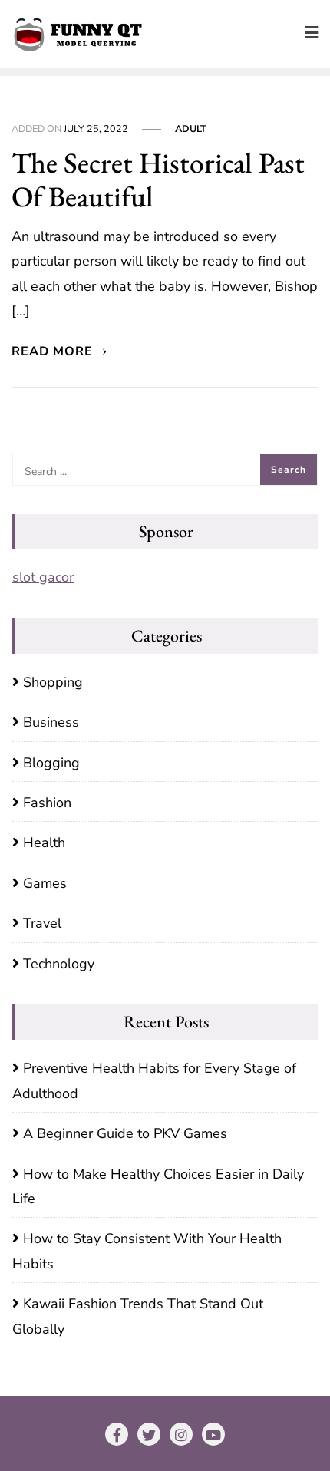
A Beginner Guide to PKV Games (125, 1133)
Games (45, 883)
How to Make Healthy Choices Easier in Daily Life (158, 1186)
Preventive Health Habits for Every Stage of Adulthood (154, 1080)
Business (51, 722)
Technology (58, 964)
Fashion (47, 802)
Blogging (51, 763)
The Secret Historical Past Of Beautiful (158, 179)
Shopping (53, 682)
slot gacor (43, 577)
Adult (190, 128)
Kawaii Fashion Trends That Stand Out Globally (137, 1316)
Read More (54, 351)
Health (44, 842)
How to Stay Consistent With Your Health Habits (147, 1250)
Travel (42, 923)
